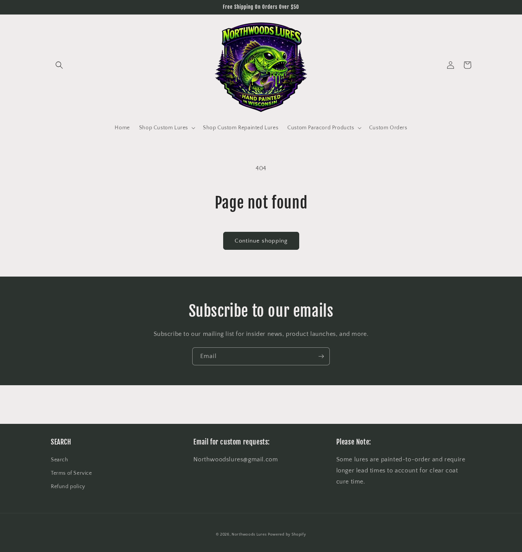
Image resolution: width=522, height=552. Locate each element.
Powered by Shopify (287, 534)
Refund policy (68, 487)
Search (59, 460)
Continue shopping (261, 241)
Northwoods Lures (249, 534)
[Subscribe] (321, 356)
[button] (59, 65)
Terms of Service (71, 473)
